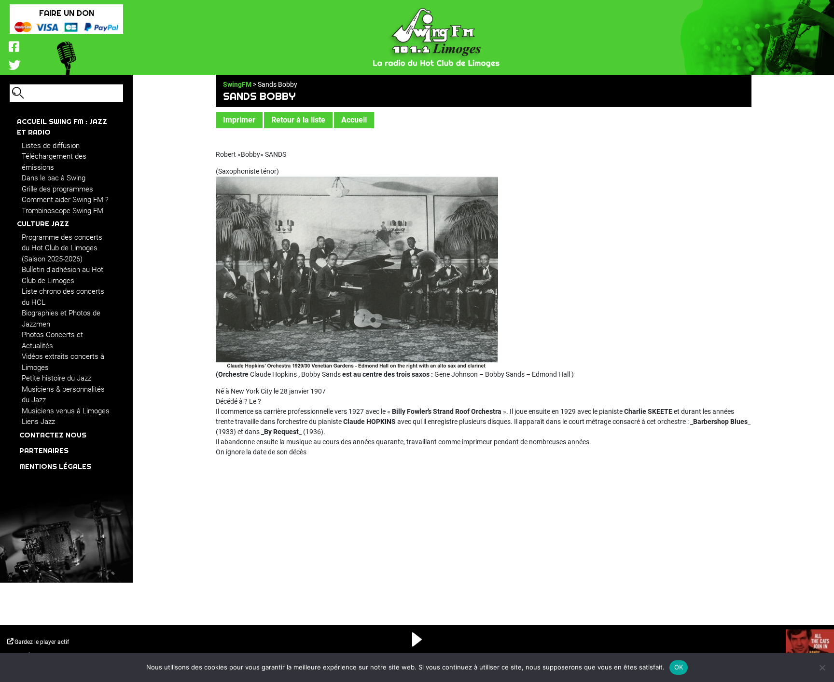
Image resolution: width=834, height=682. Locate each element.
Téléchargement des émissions (54, 162)
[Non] (822, 667)
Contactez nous (52, 434)
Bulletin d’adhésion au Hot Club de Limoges (62, 275)
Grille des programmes (57, 189)
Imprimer (239, 119)
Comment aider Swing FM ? (65, 199)
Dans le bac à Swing (53, 178)
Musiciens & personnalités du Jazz (63, 395)
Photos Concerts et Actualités (52, 340)
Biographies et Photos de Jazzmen (61, 318)
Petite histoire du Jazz (56, 378)
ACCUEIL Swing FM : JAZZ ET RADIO (62, 127)
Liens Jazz (38, 421)
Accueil (354, 119)
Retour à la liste (298, 119)
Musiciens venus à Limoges (66, 411)
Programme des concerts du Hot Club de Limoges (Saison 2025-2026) (62, 248)
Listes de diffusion (51, 145)
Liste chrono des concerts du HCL (63, 297)
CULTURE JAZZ (43, 223)
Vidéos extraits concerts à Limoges (63, 362)
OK (678, 667)
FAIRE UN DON (66, 13)
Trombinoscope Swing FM (62, 210)
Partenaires (44, 450)
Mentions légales (55, 466)
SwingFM (237, 84)
